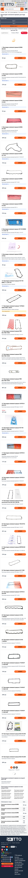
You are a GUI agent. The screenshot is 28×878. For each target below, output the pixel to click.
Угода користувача (19, 863)
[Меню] (2, 9)
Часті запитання (18, 865)
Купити (20, 58)
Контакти (23, 1)
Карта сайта (17, 874)
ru (1, 1)
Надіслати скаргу (7, 866)
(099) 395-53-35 (20, 6)
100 (9, 12)
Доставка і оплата (16, 1)
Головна (2, 12)
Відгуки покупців (18, 867)
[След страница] (16, 767)
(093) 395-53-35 (19, 2)
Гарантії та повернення (20, 860)
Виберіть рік (13, 26)
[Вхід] (26, 1)
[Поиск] (22, 9)
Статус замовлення (7, 863)
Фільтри (25, 32)
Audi (6, 12)
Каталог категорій (19, 870)
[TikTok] (4, 850)
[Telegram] (7, 850)
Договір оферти (18, 862)
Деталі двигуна (13, 12)
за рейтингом (4, 32)
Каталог (16, 869)
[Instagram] (2, 850)
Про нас (16, 872)
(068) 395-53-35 (20, 4)
